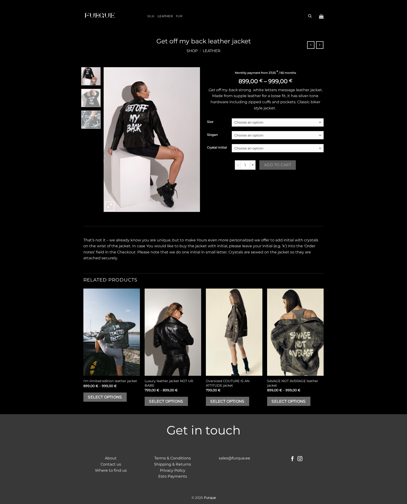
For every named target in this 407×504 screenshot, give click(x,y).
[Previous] (111, 139)
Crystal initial (217, 147)
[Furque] (111, 16)
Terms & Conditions (172, 458)
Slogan (212, 134)
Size (210, 122)
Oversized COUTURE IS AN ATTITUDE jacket (227, 383)
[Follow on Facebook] (292, 459)
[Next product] (310, 45)
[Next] (192, 139)
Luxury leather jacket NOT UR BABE (169, 383)
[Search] (310, 16)
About (111, 458)
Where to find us (111, 470)
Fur (179, 16)
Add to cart (277, 165)
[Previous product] (319, 45)
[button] (321, 16)
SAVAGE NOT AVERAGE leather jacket (292, 383)
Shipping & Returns (172, 464)
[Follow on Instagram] (299, 459)
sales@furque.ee (234, 458)
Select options (105, 397)
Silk (150, 16)
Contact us (111, 464)
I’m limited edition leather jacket (110, 381)
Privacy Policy (172, 470)
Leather (165, 16)
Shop (192, 51)
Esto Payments (172, 476)
